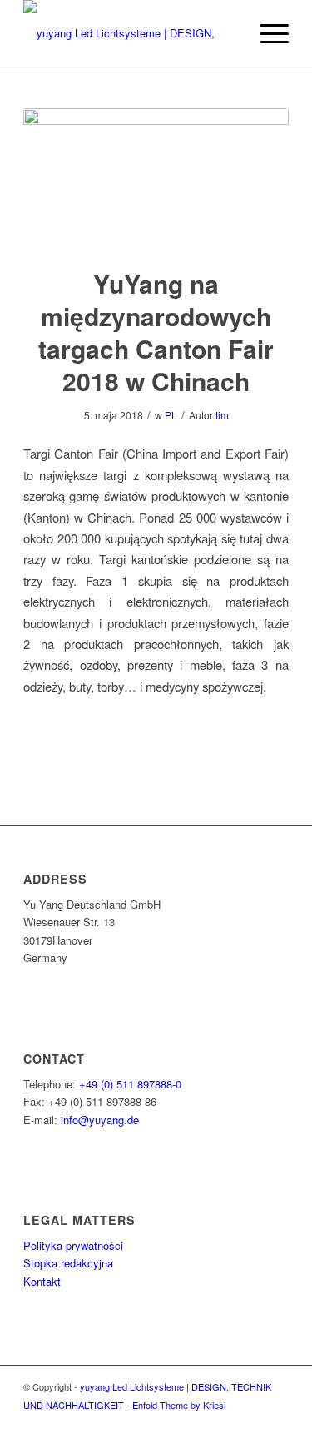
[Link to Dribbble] (251, 1422)
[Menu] (266, 33)
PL (171, 415)
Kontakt (42, 1281)
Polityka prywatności (73, 1245)
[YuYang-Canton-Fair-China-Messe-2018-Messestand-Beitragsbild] (156, 177)
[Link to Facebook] (276, 1422)
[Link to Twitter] (226, 1422)
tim (222, 415)
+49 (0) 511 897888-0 (130, 1084)
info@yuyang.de (100, 1120)
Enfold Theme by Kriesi (178, 1404)
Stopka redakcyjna (68, 1263)
